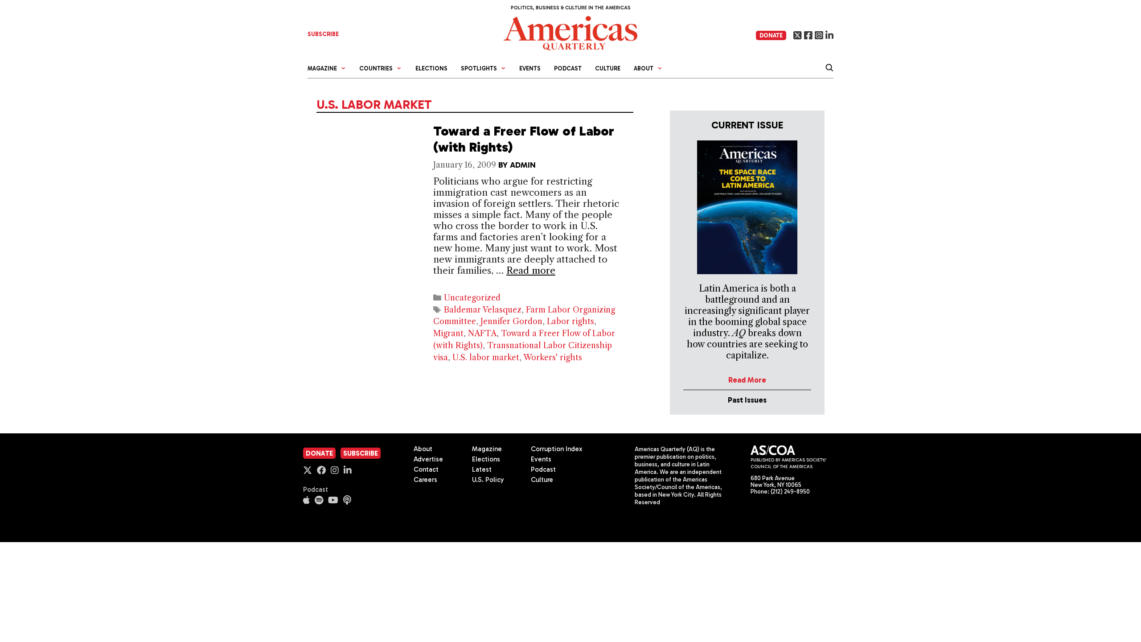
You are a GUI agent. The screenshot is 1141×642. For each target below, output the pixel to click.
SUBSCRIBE (323, 34)
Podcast (568, 68)
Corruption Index (556, 449)
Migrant (448, 333)
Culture (607, 68)
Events (530, 68)
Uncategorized (472, 298)
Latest (482, 469)
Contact (426, 469)
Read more (530, 270)
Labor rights (570, 321)
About (423, 449)
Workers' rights (552, 357)
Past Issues (747, 399)
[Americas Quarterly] (570, 32)
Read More (747, 379)
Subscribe (360, 453)
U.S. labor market (485, 357)
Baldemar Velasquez (482, 310)
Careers (425, 480)
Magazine (487, 449)
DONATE (771, 35)
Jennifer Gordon (511, 321)
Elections (431, 68)
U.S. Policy (488, 480)
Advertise (428, 459)
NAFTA (482, 333)
